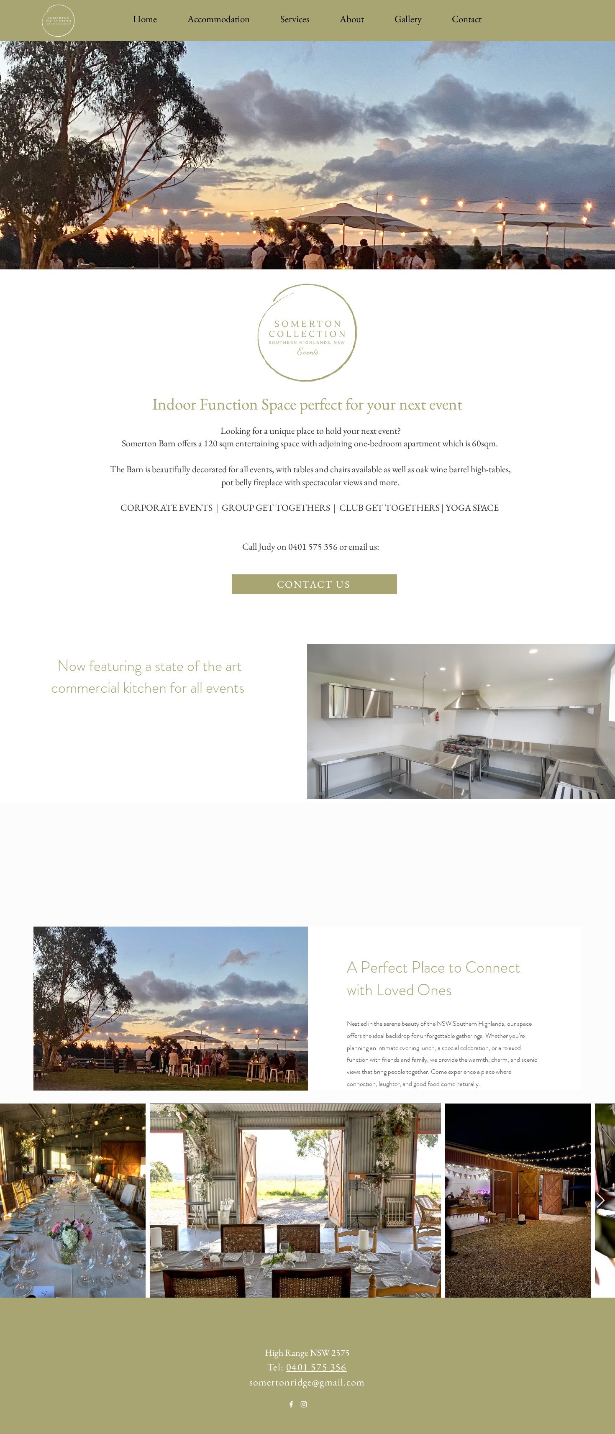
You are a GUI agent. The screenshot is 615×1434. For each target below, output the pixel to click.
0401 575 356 (316, 1366)
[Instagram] (304, 1404)
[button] (218, 18)
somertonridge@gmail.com (307, 1381)
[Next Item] (600, 1201)
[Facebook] (291, 1404)
